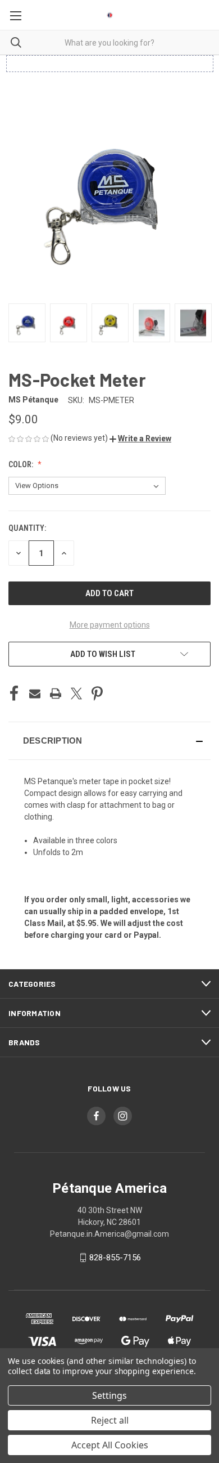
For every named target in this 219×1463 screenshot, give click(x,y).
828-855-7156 (115, 1257)
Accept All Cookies (109, 1445)
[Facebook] (14, 693)
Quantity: (27, 528)
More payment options (110, 624)
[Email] (34, 693)
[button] (140, 438)
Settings (109, 1395)
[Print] (55, 693)
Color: (21, 464)
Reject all (110, 1420)
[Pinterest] (97, 693)
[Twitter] (76, 693)
